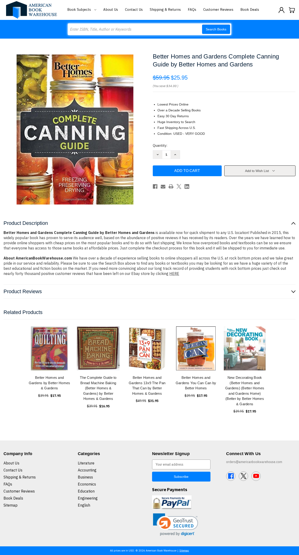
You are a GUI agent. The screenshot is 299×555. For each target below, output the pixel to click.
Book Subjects (79, 9)
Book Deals (249, 9)
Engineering (88, 498)
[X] (179, 186)
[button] (175, 525)
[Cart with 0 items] (291, 10)
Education (86, 491)
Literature (86, 463)
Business (85, 477)
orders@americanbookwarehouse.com (254, 462)
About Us (110, 9)
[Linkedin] (187, 186)
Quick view (49, 348)
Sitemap (11, 505)
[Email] (163, 186)
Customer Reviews (218, 9)
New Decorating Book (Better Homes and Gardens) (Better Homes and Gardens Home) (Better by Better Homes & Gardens (244, 391)
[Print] (171, 186)
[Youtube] (256, 476)
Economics (87, 484)
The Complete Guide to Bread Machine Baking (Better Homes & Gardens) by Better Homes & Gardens (98, 388)
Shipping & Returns (165, 9)
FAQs (192, 9)
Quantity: (160, 145)
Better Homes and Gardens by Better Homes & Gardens (49, 383)
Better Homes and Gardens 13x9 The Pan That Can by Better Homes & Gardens (147, 385)
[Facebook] (155, 186)
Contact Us (134, 9)
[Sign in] (281, 10)
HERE (174, 273)
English (84, 505)
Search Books (216, 29)
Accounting (87, 470)
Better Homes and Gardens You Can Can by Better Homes (196, 383)
